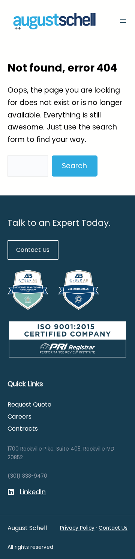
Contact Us (33, 249)
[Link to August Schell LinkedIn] (27, 492)
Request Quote (29, 404)
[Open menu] (123, 21)
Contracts (23, 428)
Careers (20, 416)
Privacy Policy (77, 528)
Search (74, 166)
